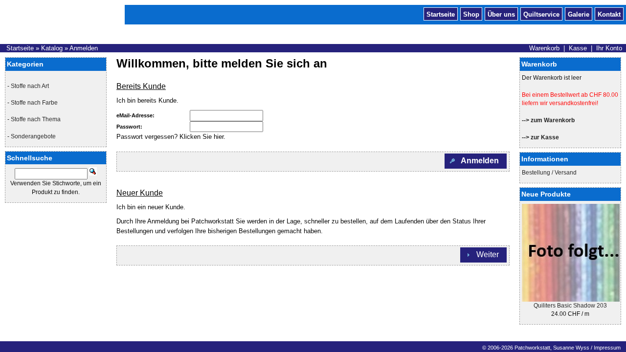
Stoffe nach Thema (36, 119)
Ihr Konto (609, 48)
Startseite (440, 14)
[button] (476, 161)
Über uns (501, 14)
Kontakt (609, 14)
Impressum (607, 348)
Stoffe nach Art (30, 86)
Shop (471, 14)
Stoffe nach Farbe (34, 102)
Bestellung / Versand (549, 172)
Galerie (578, 14)
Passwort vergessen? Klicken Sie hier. (170, 136)
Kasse (578, 48)
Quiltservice (541, 14)
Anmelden (83, 48)
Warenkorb (544, 48)
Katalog (52, 48)
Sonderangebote (33, 136)
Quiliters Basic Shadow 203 (570, 305)
